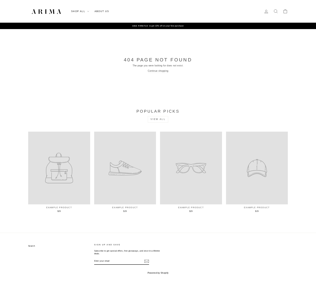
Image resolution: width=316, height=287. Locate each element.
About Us (102, 11)
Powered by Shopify (158, 273)
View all (158, 119)
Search (31, 246)
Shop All (78, 11)
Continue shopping (158, 70)
